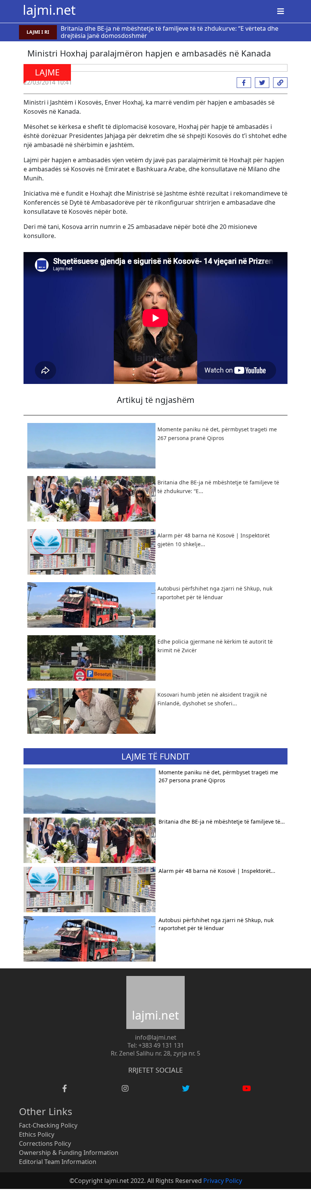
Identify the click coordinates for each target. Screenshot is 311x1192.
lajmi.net (49, 10)
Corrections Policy (45, 1143)
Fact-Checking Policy (48, 1125)
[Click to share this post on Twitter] (260, 82)
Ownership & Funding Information (68, 1152)
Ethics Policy (36, 1134)
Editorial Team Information (57, 1162)
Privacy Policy (222, 1180)
